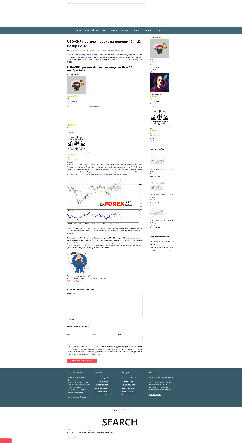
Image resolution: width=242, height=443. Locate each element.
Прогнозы (124, 30)
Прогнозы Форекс (120, 50)
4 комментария (155, 176)
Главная (78, 30)
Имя (69, 334)
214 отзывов (155, 136)
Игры (104, 30)
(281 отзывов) (72, 130)
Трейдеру (158, 30)
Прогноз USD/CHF (95, 50)
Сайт (119, 334)
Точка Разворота (94, 106)
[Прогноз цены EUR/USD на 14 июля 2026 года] (157, 166)
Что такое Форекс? (101, 378)
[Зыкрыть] (6, 440)
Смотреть (70, 104)
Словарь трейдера (128, 385)
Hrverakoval (169, 251)
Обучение (136, 30)
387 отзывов (155, 67)
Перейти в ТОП (72, 437)
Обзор (152, 72)
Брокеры (114, 30)
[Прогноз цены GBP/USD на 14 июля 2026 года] (157, 192)
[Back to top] (240, 441)
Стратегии (147, 30)
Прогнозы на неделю (107, 50)
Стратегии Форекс (101, 391)
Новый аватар (71, 319)
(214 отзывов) (72, 160)
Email (95, 334)
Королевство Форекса (167, 247)
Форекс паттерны (128, 388)
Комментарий (72, 293)
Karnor (90, 152)
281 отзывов (155, 101)
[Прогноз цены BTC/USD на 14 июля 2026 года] (157, 218)
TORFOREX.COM (74, 50)
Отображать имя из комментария (78, 327)
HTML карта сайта (155, 394)
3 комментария (155, 202)
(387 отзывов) (72, 101)
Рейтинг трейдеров (91, 30)
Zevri (89, 94)
